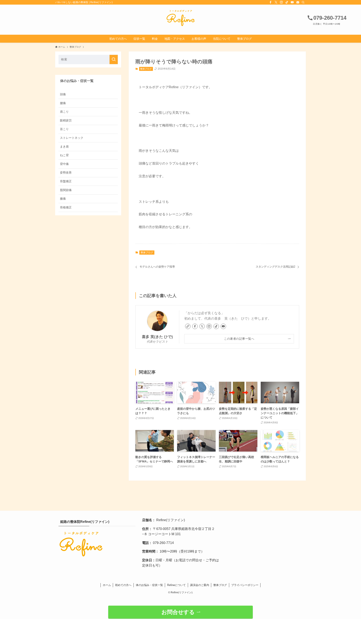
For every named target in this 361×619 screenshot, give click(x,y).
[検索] (303, 2)
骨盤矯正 (66, 181)
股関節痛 (66, 189)
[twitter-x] (276, 2)
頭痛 (63, 94)
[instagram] (281, 2)
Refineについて (176, 585)
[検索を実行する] (113, 59)
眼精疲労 (66, 120)
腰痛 (63, 103)
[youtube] (292, 2)
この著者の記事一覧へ (239, 338)
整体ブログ (146, 69)
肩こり (64, 111)
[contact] (297, 2)
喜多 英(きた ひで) (157, 337)
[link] (188, 326)
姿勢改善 (66, 172)
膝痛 (63, 198)
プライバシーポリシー (244, 585)
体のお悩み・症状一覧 (149, 585)
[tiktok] (287, 2)
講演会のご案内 (199, 585)
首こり (64, 129)
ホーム (107, 585)
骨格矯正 (66, 207)
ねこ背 (64, 155)
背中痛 (64, 163)
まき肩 (64, 146)
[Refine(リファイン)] (180, 18)
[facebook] (270, 2)
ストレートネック (71, 137)
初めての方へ (123, 585)
